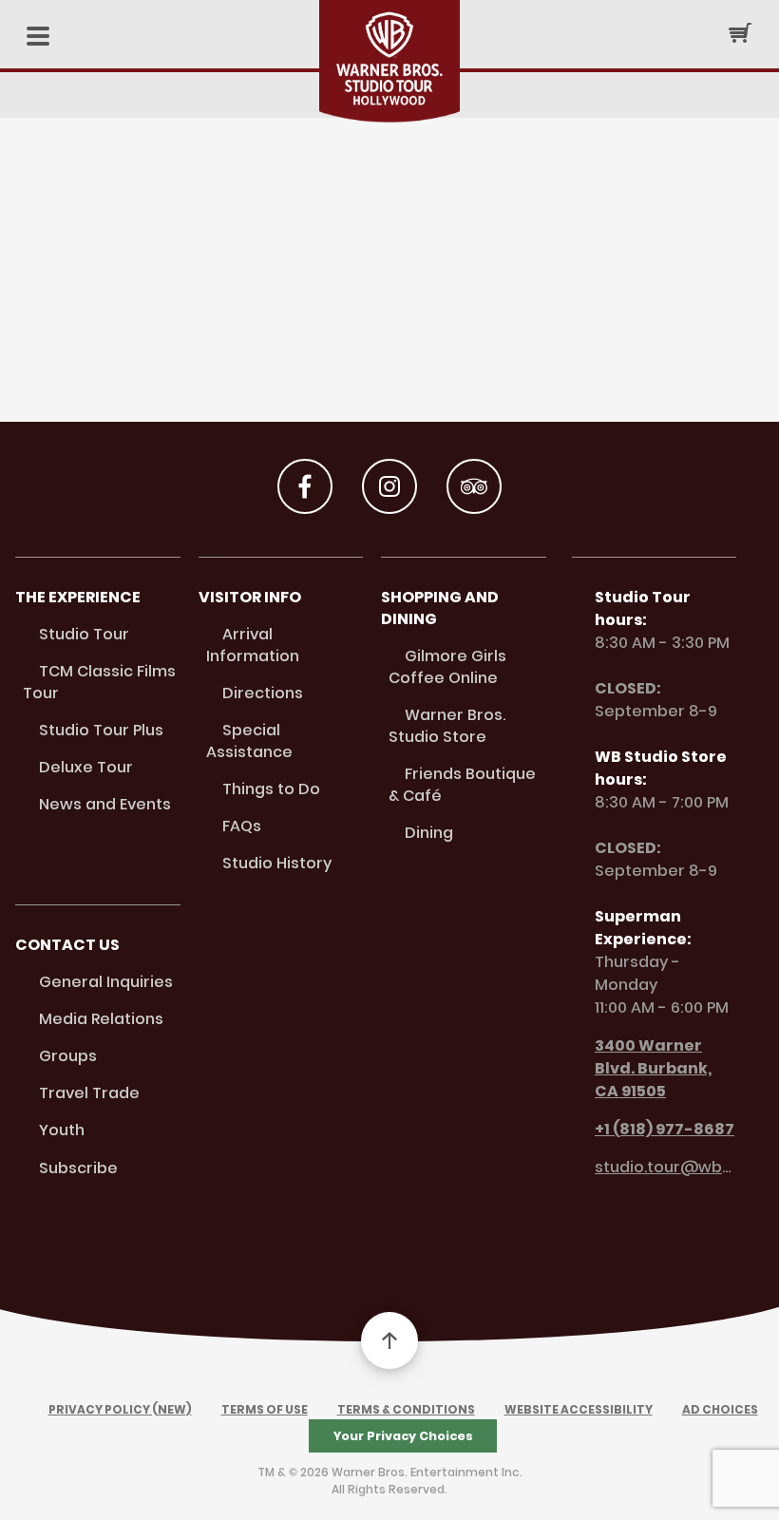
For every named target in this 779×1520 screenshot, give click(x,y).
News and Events (105, 804)
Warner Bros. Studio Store (447, 726)
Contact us (67, 945)
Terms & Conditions (406, 1409)
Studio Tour (84, 634)
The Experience (78, 597)
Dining (429, 833)
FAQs (241, 826)
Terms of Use (264, 1409)
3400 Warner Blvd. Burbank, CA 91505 (653, 1068)
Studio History (277, 863)
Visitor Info (250, 597)
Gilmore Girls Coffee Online (447, 667)
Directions (262, 693)
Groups (68, 1056)
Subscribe (78, 1168)
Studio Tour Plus (101, 730)
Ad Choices (720, 1409)
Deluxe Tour (86, 767)
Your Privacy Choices (403, 1436)
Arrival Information (252, 645)
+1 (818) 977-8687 (664, 1129)
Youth (62, 1130)
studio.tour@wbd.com (665, 1167)
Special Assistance (249, 741)
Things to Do (271, 789)
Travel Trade (89, 1093)
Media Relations (101, 1019)
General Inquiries (106, 982)
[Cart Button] (740, 32)
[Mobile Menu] (38, 37)
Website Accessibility (578, 1409)
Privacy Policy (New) (120, 1409)
